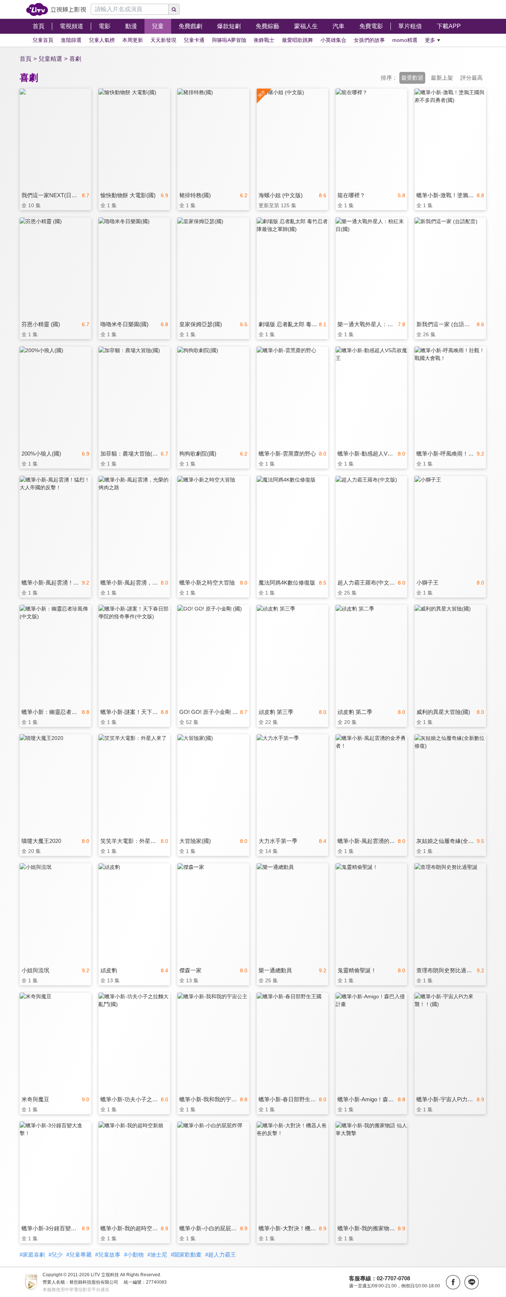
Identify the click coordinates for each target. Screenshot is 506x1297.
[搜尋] (174, 9)
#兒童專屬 (78, 1254)
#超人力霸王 (220, 1254)
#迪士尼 (157, 1254)
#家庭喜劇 (32, 1254)
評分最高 (471, 78)
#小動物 (134, 1254)
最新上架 (442, 78)
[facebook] (453, 1282)
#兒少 (56, 1254)
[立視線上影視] (56, 9)
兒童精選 (50, 59)
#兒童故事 (107, 1254)
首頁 (25, 59)
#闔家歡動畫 (186, 1254)
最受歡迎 (412, 78)
